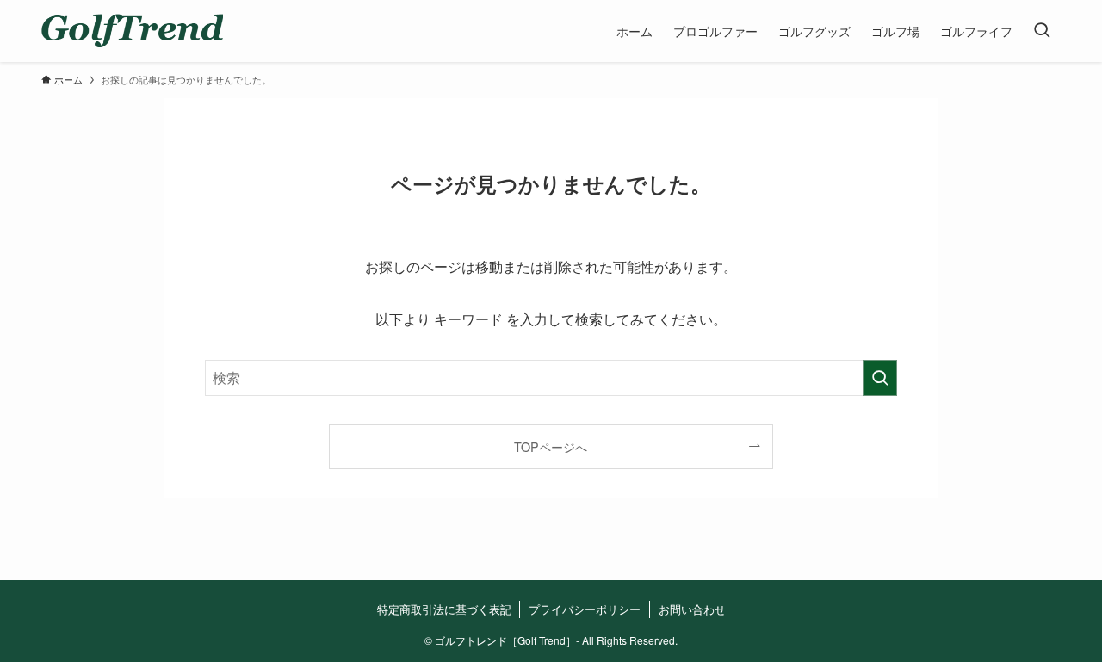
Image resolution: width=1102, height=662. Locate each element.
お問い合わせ (692, 609)
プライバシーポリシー (585, 609)
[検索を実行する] (880, 378)
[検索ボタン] (1042, 31)
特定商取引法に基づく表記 (444, 609)
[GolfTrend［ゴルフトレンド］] (132, 31)
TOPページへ (550, 446)
